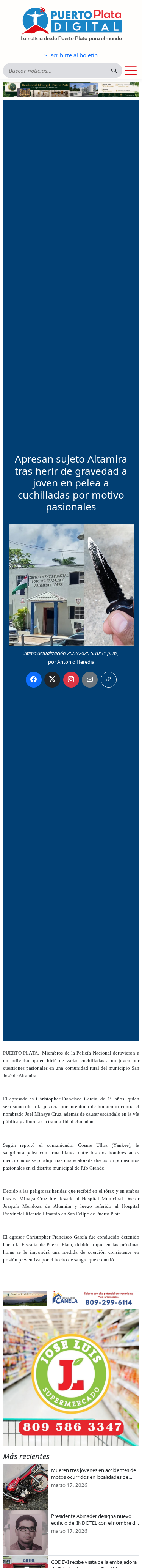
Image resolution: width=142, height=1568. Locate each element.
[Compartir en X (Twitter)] (52, 680)
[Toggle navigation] (130, 70)
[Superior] (71, 89)
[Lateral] (71, 1377)
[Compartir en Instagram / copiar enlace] (71, 680)
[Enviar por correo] (90, 680)
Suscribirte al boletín (71, 55)
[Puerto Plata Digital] (71, 24)
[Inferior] (71, 1298)
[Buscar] (114, 70)
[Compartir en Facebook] (34, 680)
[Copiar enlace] (109, 680)
